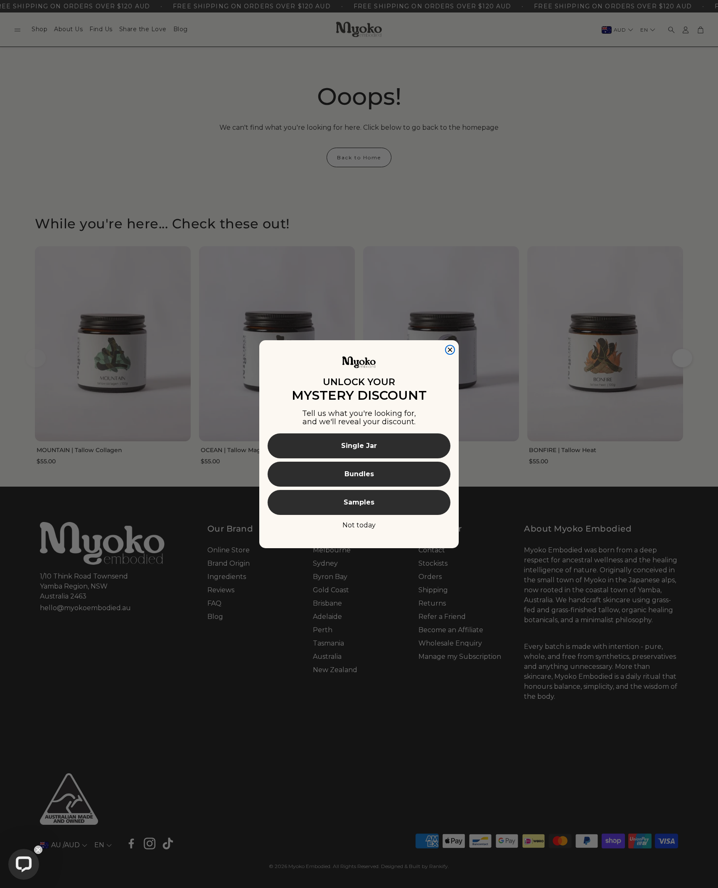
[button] (23, 864)
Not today (359, 525)
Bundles (359, 474)
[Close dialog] (450, 349)
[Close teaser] (38, 850)
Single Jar (359, 446)
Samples (359, 502)
